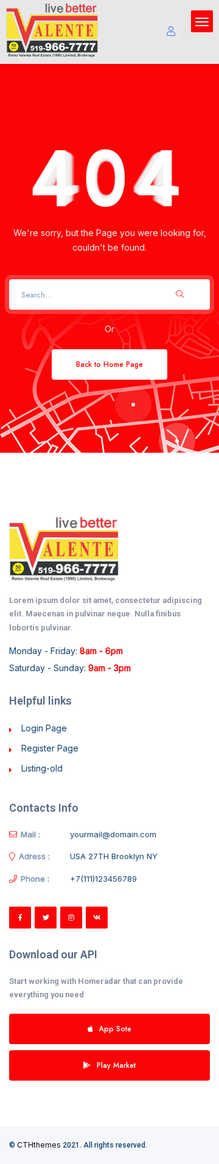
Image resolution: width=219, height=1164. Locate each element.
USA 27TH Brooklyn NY (114, 856)
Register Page (49, 748)
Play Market (116, 1065)
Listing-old (42, 768)
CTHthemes (39, 1144)
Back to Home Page (109, 364)
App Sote (115, 1028)
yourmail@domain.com (113, 834)
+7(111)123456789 (103, 878)
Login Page (44, 728)
